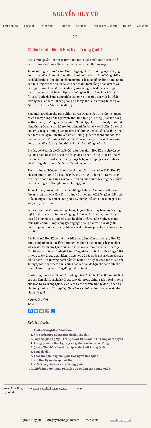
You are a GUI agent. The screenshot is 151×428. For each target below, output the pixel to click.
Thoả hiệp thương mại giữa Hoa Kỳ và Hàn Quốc (65, 356)
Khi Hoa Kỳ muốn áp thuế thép (53, 360)
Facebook (91, 420)
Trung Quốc (59, 388)
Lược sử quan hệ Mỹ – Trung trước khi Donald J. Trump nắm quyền (78, 339)
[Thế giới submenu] (35, 26)
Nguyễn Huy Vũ (75, 14)
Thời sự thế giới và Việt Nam (52, 330)
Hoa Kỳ (37, 388)
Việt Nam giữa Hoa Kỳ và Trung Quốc (58, 364)
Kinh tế (46, 388)
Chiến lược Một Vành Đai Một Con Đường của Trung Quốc (71, 368)
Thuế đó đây (41, 351)
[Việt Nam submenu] (54, 26)
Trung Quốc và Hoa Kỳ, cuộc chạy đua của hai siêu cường (71, 343)
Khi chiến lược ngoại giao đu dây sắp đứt (61, 335)
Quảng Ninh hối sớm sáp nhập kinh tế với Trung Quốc (69, 347)
